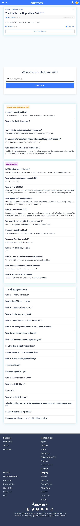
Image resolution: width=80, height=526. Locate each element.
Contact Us (44, 480)
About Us (44, 476)
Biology (43, 449)
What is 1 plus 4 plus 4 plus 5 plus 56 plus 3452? (23, 320)
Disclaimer (44, 492)
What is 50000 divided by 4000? (18, 378)
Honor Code (7, 480)
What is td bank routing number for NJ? (20, 359)
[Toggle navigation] (3, 2)
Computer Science (47, 465)
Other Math (19, 9)
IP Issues (44, 500)
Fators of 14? (10, 390)
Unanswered (7, 449)
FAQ (4, 496)
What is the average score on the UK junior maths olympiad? (28, 327)
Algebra (43, 442)
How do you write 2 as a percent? (18, 412)
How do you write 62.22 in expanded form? (21, 352)
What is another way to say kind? (18, 314)
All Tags (6, 445)
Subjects (7, 9)
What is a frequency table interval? (18, 307)
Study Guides (7, 488)
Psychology (44, 461)
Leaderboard (7, 442)
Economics (44, 469)
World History (45, 453)
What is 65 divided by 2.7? (15, 384)
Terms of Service (46, 484)
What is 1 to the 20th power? (16, 397)
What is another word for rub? (17, 295)
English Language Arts (48, 457)
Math (13, 9)
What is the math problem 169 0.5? (24, 13)
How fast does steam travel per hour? (20, 346)
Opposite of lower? (12, 365)
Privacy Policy (45, 488)
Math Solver (7, 492)
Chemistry (44, 445)
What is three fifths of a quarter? (18, 301)
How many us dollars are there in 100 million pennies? (26, 418)
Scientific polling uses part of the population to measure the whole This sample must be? (38, 404)
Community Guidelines (10, 476)
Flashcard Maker (8, 484)
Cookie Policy (45, 496)
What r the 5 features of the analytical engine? (23, 339)
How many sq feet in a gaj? (15, 371)
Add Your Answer (40, 31)
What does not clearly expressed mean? (20, 333)
